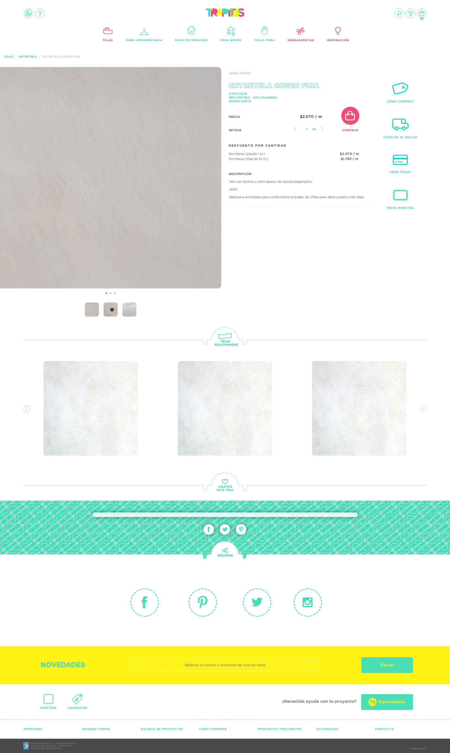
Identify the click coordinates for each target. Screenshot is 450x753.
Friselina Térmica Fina (84, 386)
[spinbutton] (306, 129)
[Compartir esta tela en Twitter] (225, 529)
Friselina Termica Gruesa (357, 386)
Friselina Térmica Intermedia (210, 389)
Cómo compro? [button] (400, 101)
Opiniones (32, 729)
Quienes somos (96, 729)
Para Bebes (230, 40)
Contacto (384, 729)
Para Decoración (191, 40)
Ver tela (126, 395)
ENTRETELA (28, 56)
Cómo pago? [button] (400, 172)
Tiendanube (418, 749)
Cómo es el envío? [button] (400, 137)
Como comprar (213, 729)
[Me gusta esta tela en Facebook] (208, 529)
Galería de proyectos (162, 729)
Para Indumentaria (144, 40)
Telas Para (264, 40)
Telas (107, 40)
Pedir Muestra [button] (400, 208)
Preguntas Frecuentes (280, 729)
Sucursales (327, 729)
